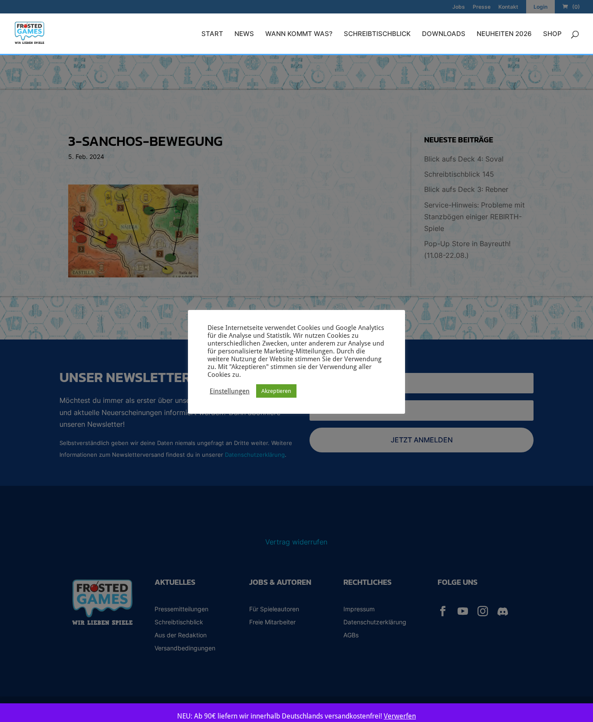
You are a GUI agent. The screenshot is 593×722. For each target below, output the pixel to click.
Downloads (443, 34)
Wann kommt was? (299, 34)
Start (212, 34)
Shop (552, 34)
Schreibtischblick (377, 34)
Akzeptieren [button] (276, 391)
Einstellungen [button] (230, 391)
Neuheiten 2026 (504, 34)
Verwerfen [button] (400, 716)
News (244, 34)
